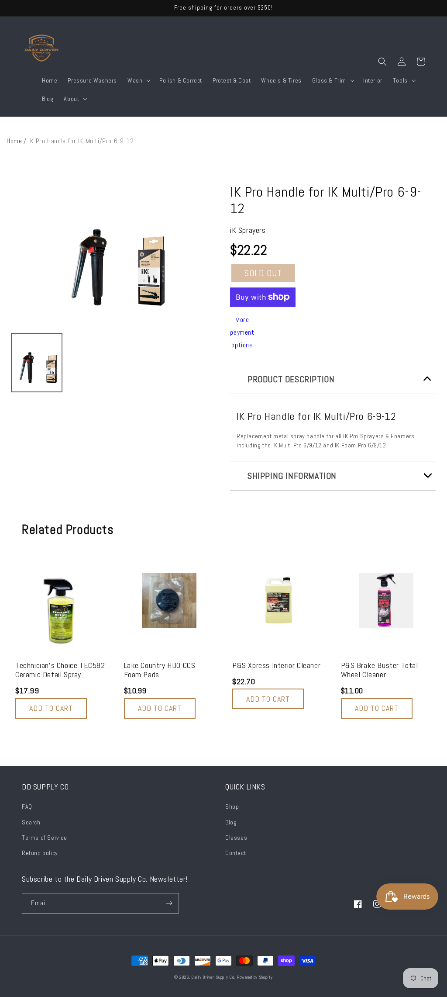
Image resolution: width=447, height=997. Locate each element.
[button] (138, 80)
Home (14, 140)
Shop (232, 806)
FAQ (27, 806)
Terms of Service (44, 837)
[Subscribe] (169, 903)
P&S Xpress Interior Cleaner (276, 665)
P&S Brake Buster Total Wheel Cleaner (379, 670)
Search (31, 822)
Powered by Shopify (255, 977)
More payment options (242, 332)
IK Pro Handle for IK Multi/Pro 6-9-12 (326, 200)
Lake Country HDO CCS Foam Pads (160, 670)
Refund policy (40, 853)
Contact (235, 853)
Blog (231, 822)
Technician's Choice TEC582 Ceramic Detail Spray (60, 670)
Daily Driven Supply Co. (213, 977)
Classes (236, 837)
